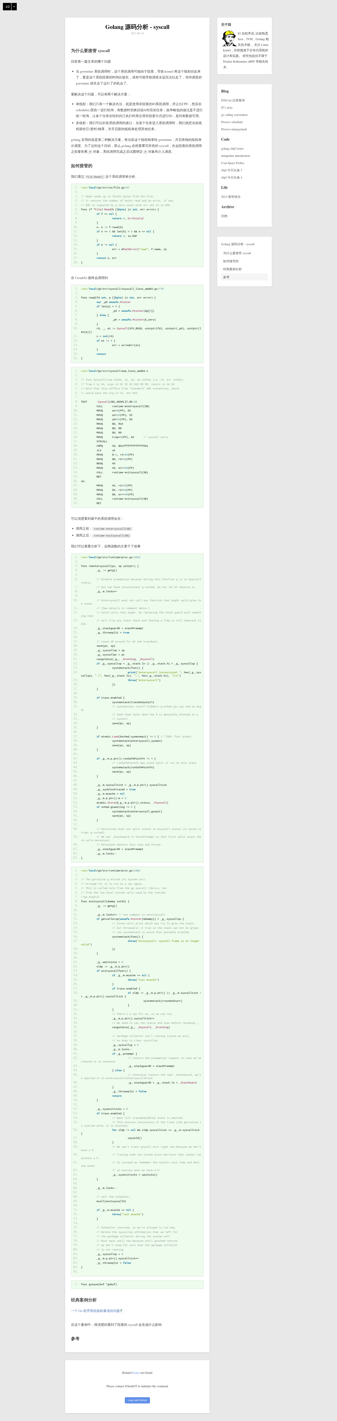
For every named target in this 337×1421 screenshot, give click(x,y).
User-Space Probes (232, 163)
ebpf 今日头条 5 (231, 170)
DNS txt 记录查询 (233, 100)
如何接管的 (231, 261)
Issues (136, 1372)
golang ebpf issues (232, 148)
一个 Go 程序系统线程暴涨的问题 (95, 1310)
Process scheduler (232, 122)
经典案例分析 (232, 269)
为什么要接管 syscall (237, 253)
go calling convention (234, 115)
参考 (226, 277)
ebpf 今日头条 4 (231, 177)
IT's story (227, 107)
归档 (224, 216)
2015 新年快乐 (231, 196)
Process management (234, 129)
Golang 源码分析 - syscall (137, 26)
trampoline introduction (235, 156)
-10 (7, 7)
